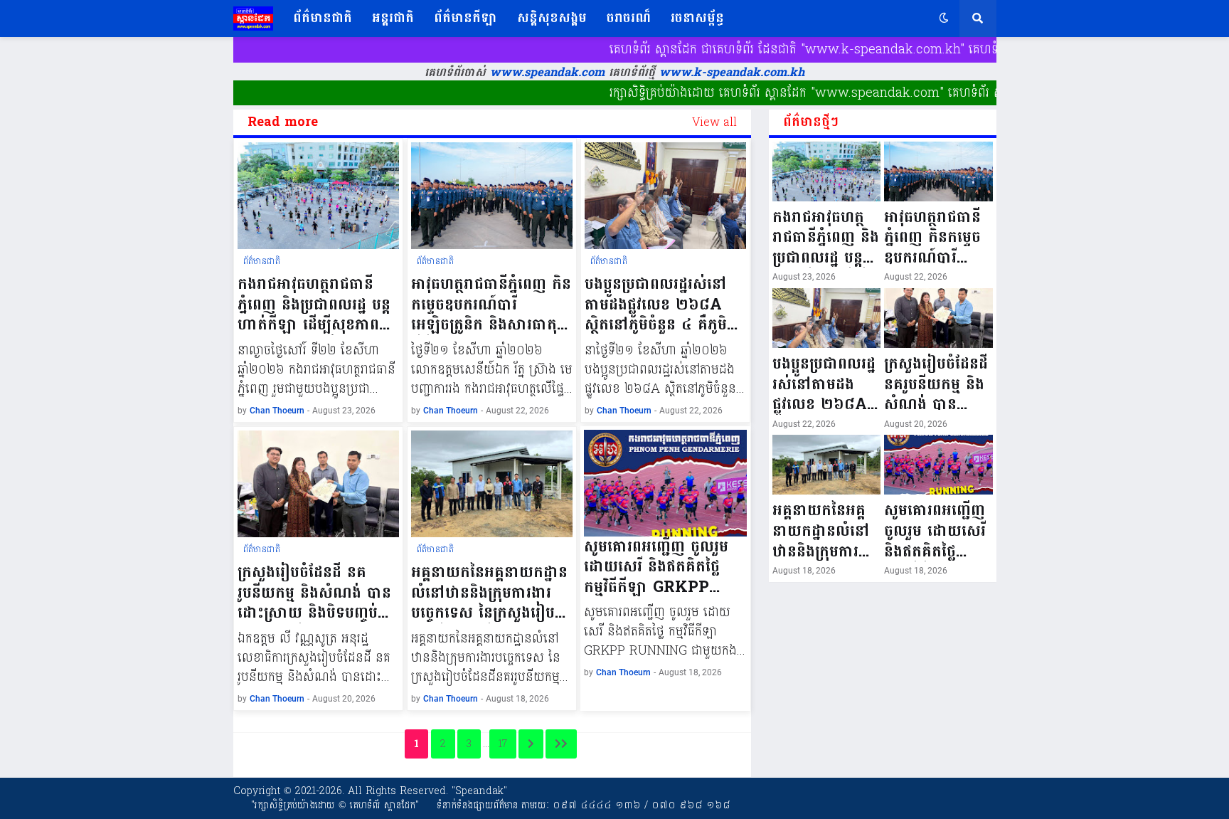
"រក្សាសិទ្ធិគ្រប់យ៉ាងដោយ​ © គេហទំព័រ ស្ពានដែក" (335, 805)
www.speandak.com (545, 72)
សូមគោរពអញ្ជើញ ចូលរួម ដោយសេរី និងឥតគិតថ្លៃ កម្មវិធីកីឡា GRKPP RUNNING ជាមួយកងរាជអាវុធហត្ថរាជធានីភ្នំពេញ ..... (665, 567)
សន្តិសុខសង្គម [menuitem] (552, 18)
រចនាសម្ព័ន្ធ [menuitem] (697, 18)
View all (714, 122)
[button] (943, 18)
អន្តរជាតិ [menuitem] (393, 18)
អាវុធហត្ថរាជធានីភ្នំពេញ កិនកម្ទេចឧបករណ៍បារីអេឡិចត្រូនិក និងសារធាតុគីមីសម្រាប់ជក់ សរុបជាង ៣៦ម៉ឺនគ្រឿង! (491, 304)
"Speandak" (477, 791)
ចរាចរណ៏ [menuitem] (629, 18)
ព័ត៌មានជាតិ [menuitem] (322, 18)
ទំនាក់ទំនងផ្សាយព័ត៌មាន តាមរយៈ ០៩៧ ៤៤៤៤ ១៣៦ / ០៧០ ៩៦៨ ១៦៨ (583, 805)
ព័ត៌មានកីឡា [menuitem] (465, 18)
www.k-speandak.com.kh (731, 72)
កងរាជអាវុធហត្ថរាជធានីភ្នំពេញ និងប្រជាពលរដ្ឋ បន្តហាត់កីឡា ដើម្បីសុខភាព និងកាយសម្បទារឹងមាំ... (314, 304)
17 (503, 744)
